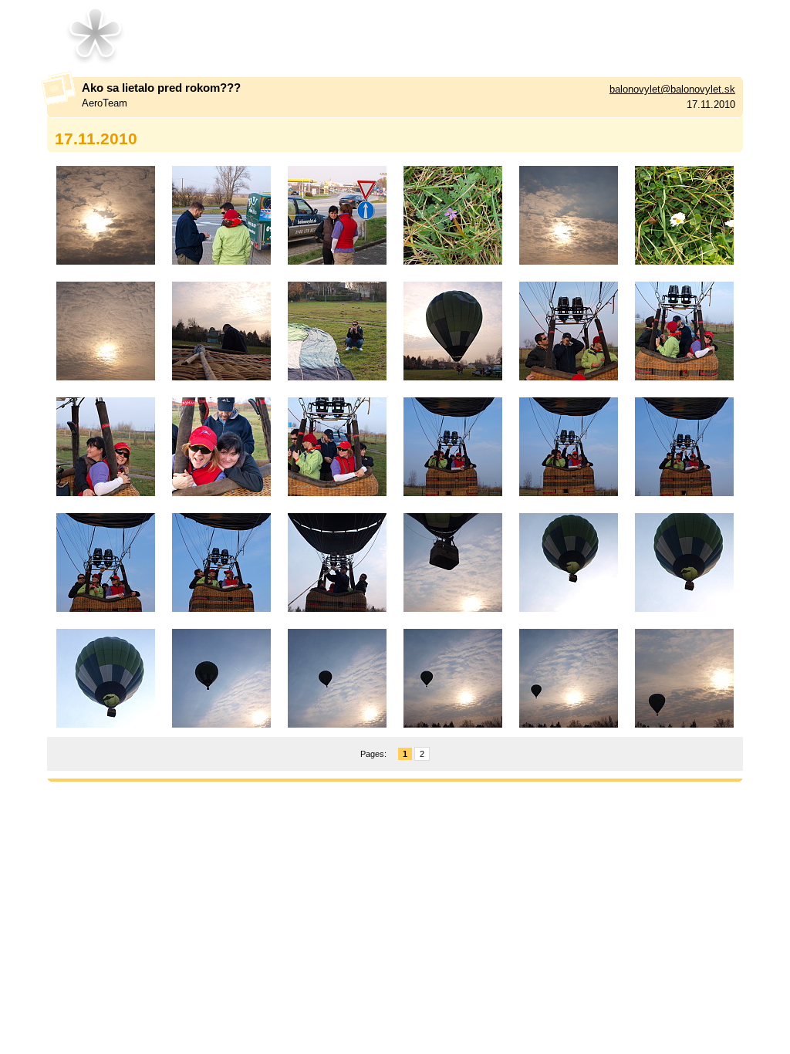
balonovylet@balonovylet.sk (672, 89)
